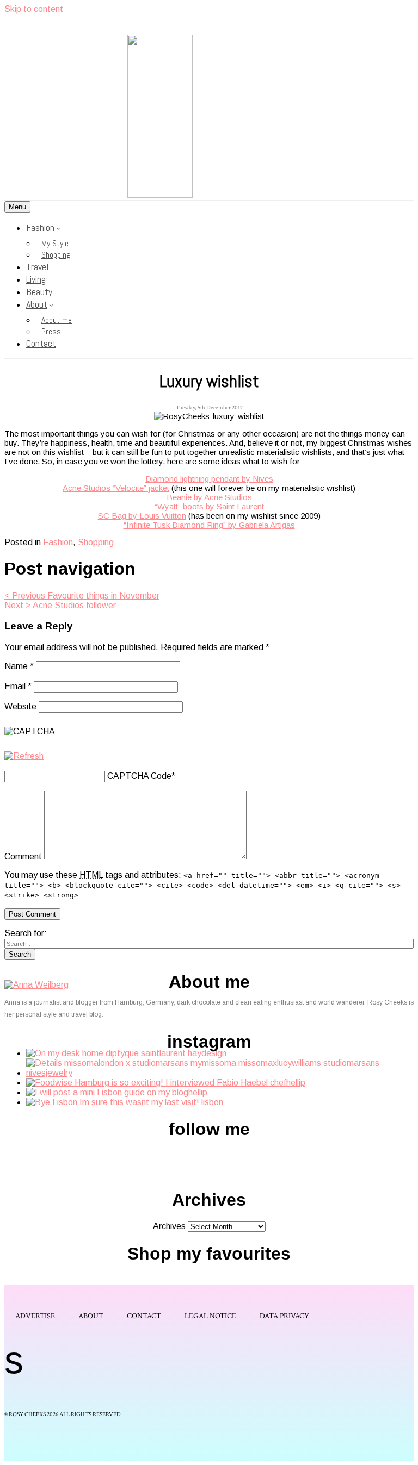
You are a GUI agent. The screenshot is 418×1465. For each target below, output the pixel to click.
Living (36, 279)
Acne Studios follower (60, 605)
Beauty (39, 291)
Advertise (35, 1316)
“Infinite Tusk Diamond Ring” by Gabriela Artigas (209, 524)
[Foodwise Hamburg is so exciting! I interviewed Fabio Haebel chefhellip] (165, 1082)
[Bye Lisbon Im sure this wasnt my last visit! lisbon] (124, 1102)
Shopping (56, 254)
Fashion (40, 227)
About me (56, 320)
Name (19, 666)
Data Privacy (284, 1316)
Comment (23, 856)
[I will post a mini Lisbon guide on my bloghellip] (116, 1092)
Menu (17, 207)
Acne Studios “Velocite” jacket (116, 488)
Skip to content (33, 9)
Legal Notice (210, 1316)
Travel (37, 266)
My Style (55, 243)
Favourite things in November (81, 595)
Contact (41, 343)
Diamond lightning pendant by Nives (209, 478)
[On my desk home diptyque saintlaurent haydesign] (126, 1053)
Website (20, 706)
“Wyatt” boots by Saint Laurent (209, 506)
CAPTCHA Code (139, 776)
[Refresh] (24, 755)
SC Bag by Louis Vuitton (142, 515)
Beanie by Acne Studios (209, 497)
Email (18, 686)
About (36, 304)
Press (51, 331)
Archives (169, 1226)
